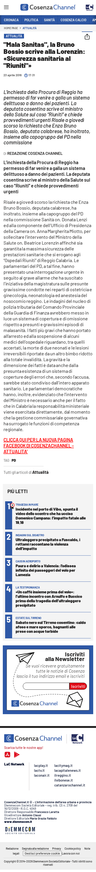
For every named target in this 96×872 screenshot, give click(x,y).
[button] (87, 37)
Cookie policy (73, 848)
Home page (11, 28)
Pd (14, 460)
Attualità (30, 28)
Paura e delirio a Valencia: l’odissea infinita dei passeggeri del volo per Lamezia (46, 570)
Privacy (56, 848)
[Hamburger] (6, 8)
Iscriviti (78, 686)
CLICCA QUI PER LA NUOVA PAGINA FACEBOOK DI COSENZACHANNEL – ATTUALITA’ (38, 445)
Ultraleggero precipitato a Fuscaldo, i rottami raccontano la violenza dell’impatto (48, 544)
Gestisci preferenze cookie (42, 853)
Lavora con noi (71, 853)
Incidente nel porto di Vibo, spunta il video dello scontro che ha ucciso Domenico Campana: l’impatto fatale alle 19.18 (51, 516)
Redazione (12, 848)
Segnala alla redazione (35, 848)
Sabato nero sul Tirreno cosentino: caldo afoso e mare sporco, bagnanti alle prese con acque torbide (51, 626)
